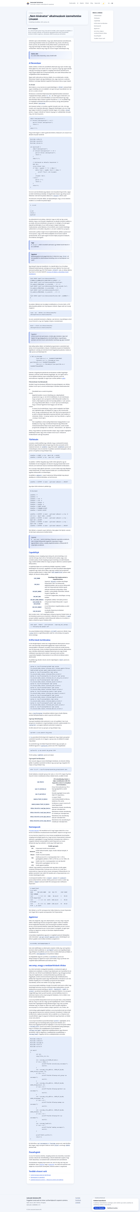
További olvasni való (99, 38)
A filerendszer (98, 15)
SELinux (42, 1164)
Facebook (78, 1200)
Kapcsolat (97, 3)
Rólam (87, 3)
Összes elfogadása (99, 1208)
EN (109, 3)
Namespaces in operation (38, 1177)
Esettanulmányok (100, 1198)
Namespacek (97, 26)
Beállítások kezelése (112, 1208)
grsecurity (51, 1164)
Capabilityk (97, 20)
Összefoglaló (97, 36)
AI (77, 3)
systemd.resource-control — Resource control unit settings (47, 1179)
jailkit (63, 378)
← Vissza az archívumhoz (36, 13)
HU (112, 3)
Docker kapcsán (34, 830)
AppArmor (97, 28)
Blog (91, 3)
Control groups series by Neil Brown (41, 1175)
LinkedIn (77, 1202)
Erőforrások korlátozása (100, 23)
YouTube (77, 1198)
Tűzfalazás (97, 18)
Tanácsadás (72, 3)
